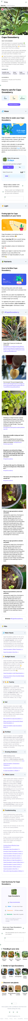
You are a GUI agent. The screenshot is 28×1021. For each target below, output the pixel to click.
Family (21, 72)
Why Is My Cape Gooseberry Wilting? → (13, 871)
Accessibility (20, 1018)
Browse (14, 618)
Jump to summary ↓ (14, 104)
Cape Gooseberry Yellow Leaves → (12, 866)
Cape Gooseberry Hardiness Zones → (13, 768)
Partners (6, 1018)
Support (1, 1018)
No (8, 167)
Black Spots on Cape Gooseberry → (12, 858)
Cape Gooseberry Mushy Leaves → (12, 855)
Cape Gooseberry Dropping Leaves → (13, 853)
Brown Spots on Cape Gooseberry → (12, 860)
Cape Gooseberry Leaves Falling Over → (13, 862)
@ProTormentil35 (9, 8)
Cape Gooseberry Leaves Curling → (12, 864)
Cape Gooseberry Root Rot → (11, 652)
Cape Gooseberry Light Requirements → (13, 673)
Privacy (11, 1018)
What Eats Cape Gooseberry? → (11, 849)
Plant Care (3, 5)
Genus (14, 72)
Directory (26, 1018)
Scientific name (5, 72)
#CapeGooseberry (12, 312)
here (23, 760)
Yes (20, 167)
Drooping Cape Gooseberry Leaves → (13, 851)
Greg (18, 148)
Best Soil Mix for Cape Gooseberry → (12, 718)
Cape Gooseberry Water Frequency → (13, 649)
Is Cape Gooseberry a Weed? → (11, 770)
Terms (15, 1018)
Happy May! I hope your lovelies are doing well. (14, 347)
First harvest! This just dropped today (13, 384)
